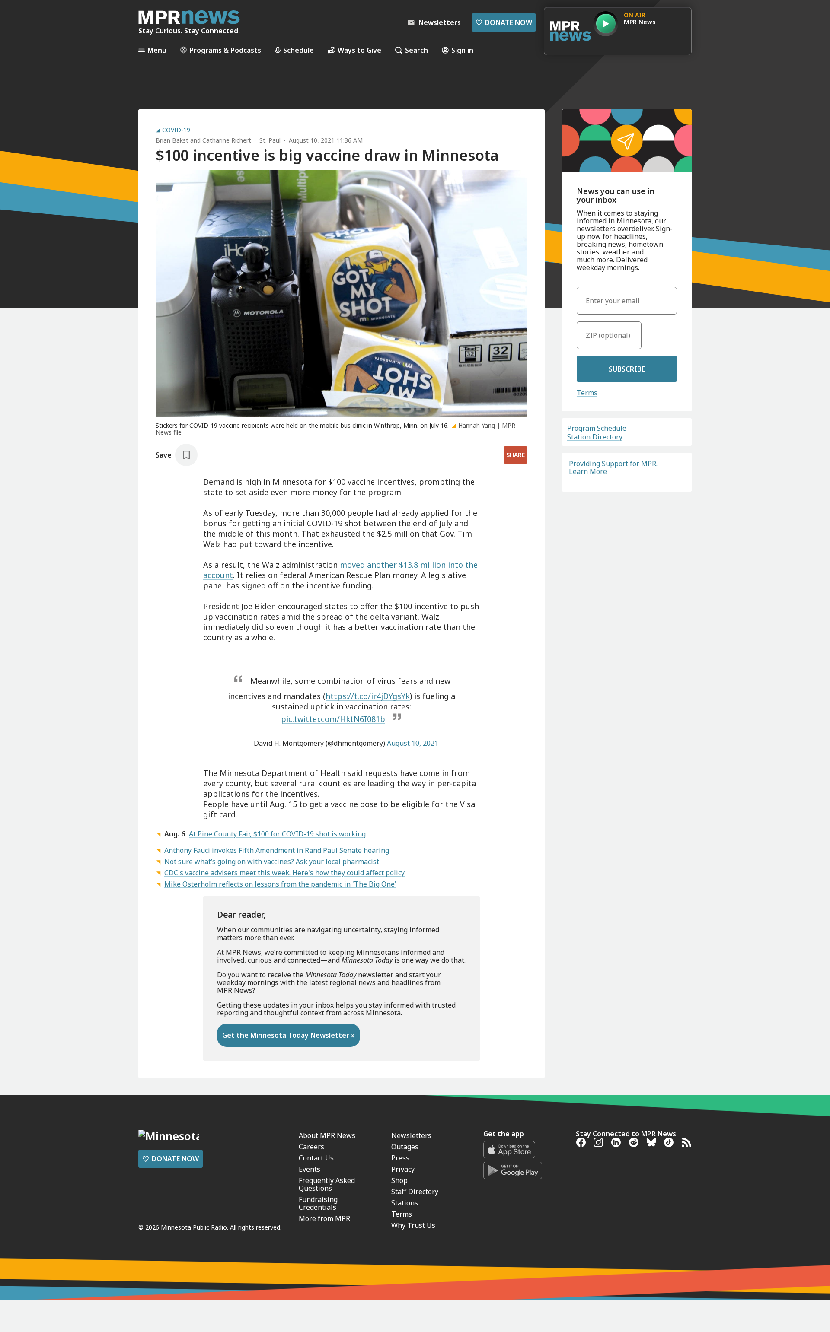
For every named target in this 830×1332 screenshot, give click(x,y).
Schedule (298, 50)
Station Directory (594, 437)
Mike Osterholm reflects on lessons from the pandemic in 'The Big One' (280, 884)
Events (309, 1169)
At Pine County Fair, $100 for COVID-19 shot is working (277, 834)
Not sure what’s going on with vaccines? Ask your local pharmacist (271, 861)
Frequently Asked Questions (327, 1184)
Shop (399, 1180)
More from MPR (324, 1218)
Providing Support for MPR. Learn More (613, 467)
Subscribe (627, 369)
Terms (587, 392)
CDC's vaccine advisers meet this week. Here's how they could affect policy (284, 872)
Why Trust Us (413, 1225)
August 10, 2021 (412, 743)
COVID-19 (176, 130)
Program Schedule (596, 428)
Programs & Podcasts (225, 50)
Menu (156, 50)
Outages (404, 1146)
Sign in (462, 50)
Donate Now (504, 22)
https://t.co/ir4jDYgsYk (368, 696)
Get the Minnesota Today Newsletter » (288, 1035)
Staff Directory (414, 1191)
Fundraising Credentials (318, 1203)
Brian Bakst (172, 140)
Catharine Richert (226, 140)
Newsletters (411, 1135)
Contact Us (316, 1158)
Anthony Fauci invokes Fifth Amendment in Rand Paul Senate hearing (276, 850)
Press (400, 1158)
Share (515, 455)
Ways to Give (359, 50)
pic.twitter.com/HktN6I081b (333, 719)
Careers (311, 1146)
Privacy (403, 1169)
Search (416, 50)
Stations (404, 1203)
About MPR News (327, 1135)
